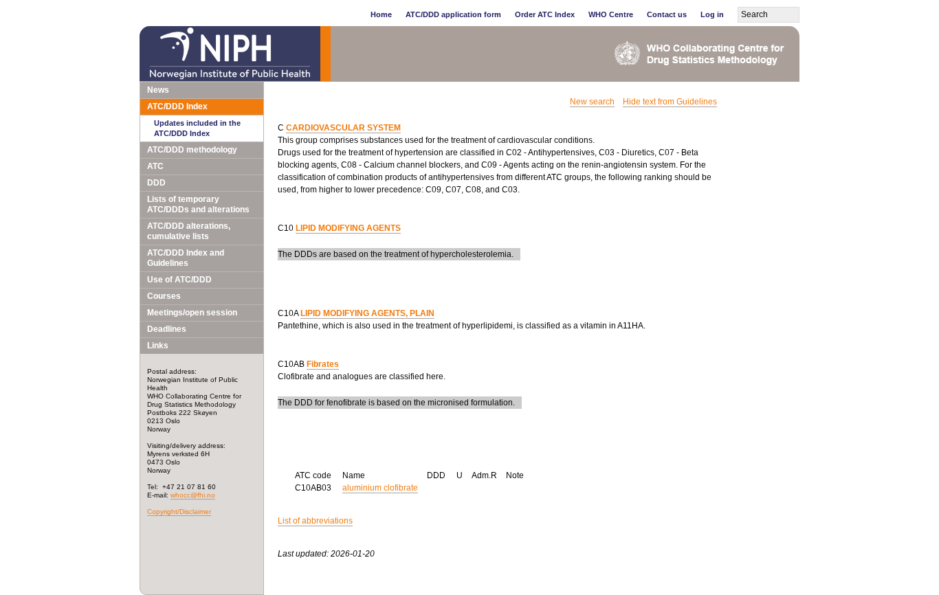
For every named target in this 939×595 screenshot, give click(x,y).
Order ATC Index (545, 14)
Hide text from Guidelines (670, 101)
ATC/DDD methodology (192, 150)
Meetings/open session (192, 312)
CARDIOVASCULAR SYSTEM (343, 128)
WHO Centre (610, 14)
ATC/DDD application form (453, 14)
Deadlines (166, 329)
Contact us (667, 14)
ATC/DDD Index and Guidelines (185, 258)
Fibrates (323, 364)
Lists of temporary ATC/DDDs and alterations (198, 204)
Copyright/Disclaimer (179, 511)
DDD (156, 183)
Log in (712, 14)
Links (157, 345)
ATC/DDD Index (177, 106)
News (158, 90)
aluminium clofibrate (380, 488)
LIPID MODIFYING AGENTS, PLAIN (367, 313)
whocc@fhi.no (192, 495)
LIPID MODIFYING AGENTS (348, 228)
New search (592, 101)
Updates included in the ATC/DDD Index (197, 128)
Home (381, 14)
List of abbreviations (315, 521)
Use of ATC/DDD (179, 279)
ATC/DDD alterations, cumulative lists (188, 231)
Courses (164, 296)
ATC (155, 166)
